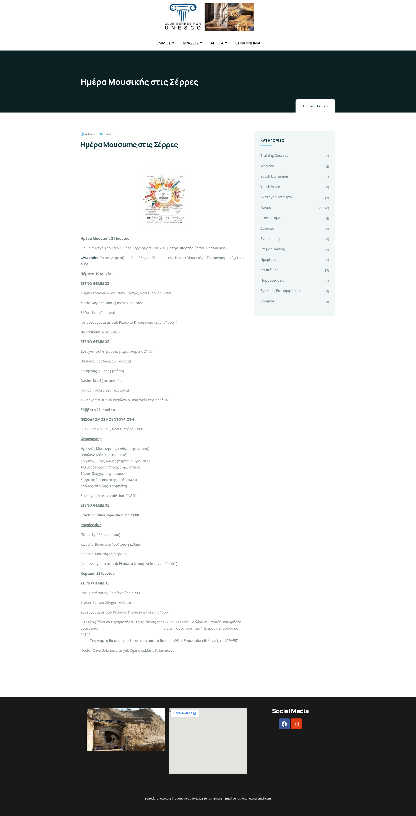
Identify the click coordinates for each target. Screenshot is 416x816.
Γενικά (322, 106)
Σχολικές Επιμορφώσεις (280, 290)
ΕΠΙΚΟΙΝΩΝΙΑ (247, 43)
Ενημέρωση (270, 238)
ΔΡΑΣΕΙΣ (191, 43)
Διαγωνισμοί (271, 217)
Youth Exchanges (274, 176)
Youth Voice (270, 186)
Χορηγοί (267, 301)
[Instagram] (296, 723)
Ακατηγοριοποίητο (276, 197)
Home (308, 106)
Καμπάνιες (269, 270)
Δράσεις (267, 228)
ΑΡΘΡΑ (217, 43)
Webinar (267, 165)
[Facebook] (284, 723)
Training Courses (274, 155)
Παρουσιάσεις (272, 280)
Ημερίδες (268, 259)
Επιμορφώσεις (272, 249)
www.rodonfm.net (95, 257)
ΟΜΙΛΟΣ (163, 43)
